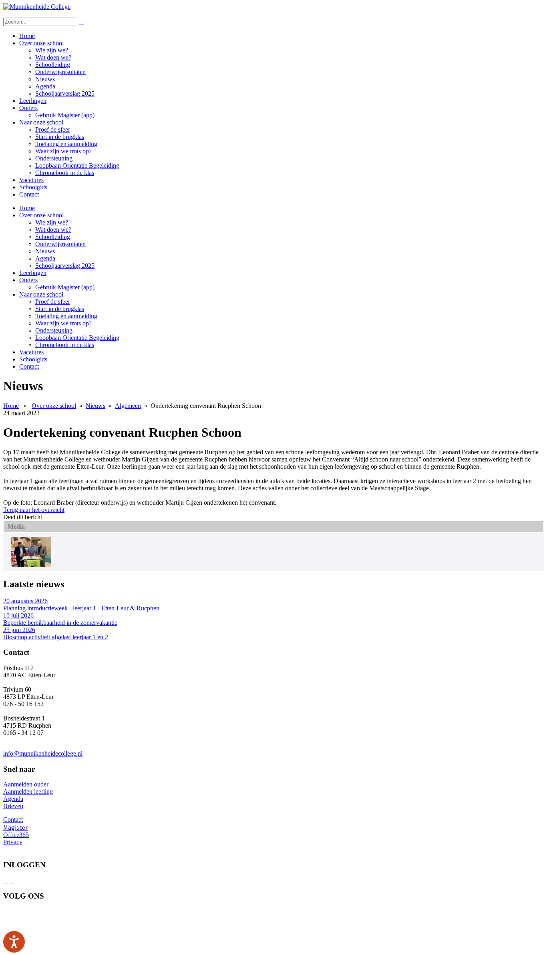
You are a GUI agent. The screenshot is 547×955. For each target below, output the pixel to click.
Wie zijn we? (51, 50)
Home (27, 35)
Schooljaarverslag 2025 (65, 93)
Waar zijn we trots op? (63, 151)
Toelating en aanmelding (66, 143)
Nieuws (45, 79)
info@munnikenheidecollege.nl (42, 753)
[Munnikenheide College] (36, 6)
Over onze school (41, 43)
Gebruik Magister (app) (65, 115)
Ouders (28, 107)
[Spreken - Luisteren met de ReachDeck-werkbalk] (14, 942)
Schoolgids (33, 187)
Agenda (45, 86)
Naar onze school (41, 122)
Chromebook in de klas (64, 172)
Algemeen (128, 405)
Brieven (13, 806)
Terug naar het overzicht (33, 509)
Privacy (12, 842)
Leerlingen (32, 100)
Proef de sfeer (52, 129)
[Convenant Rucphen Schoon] (31, 564)
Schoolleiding (52, 64)
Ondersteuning (53, 158)
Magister (15, 827)
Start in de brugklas (59, 136)
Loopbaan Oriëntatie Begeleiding (77, 165)
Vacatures (31, 180)
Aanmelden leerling (28, 791)
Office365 (16, 834)
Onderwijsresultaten (60, 71)
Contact (29, 194)
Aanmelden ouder (25, 784)
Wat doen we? (53, 57)
